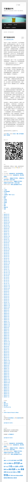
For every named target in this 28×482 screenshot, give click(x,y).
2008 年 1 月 (6, 340)
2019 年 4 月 (6, 217)
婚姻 (21, 463)
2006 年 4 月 (6, 373)
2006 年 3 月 (6, 374)
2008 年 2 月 (6, 338)
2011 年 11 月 (7, 272)
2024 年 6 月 (6, 214)
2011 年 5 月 (6, 278)
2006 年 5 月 (6, 371)
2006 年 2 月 (6, 376)
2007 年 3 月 (6, 356)
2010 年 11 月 (7, 286)
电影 (13, 469)
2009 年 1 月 (6, 321)
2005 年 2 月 (6, 395)
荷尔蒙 (14, 475)
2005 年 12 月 (7, 379)
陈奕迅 (5, 478)
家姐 (7, 466)
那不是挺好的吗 (9, 37)
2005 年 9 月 (6, 384)
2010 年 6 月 (6, 294)
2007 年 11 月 (7, 343)
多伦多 (14, 133)
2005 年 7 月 (6, 387)
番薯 (22, 469)
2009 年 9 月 (6, 308)
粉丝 (12, 472)
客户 (5, 466)
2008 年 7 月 (6, 330)
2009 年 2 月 (6, 319)
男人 (17, 469)
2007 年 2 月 (6, 357)
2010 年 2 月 (6, 301)
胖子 (9, 475)
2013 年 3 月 (6, 258)
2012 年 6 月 (6, 264)
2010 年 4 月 (6, 297)
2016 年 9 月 (6, 228)
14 (22, 37)
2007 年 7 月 (6, 349)
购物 (19, 475)
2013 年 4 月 (6, 256)
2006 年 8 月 (6, 367)
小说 (10, 466)
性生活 (13, 466)
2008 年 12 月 (7, 323)
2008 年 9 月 (6, 327)
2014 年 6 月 (6, 242)
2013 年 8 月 (6, 252)
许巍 (17, 475)
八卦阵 (5, 190)
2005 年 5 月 (6, 390)
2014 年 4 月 (6, 245)
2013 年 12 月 (7, 249)
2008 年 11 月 (7, 324)
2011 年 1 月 (6, 283)
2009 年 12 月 (7, 304)
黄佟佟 (15, 478)
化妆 (20, 460)
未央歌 (5, 202)
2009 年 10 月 (7, 307)
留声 (5, 205)
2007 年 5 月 (6, 352)
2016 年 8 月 (6, 230)
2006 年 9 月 (6, 365)
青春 (8, 478)
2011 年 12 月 (7, 271)
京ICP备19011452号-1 (8, 423)
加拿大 (15, 460)
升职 (7, 463)
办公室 (11, 460)
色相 (5, 209)
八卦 (7, 460)
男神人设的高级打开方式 (16, 184)
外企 (12, 463)
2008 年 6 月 (6, 332)
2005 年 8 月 (6, 386)
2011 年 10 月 (7, 274)
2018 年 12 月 (7, 222)
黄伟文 (11, 478)
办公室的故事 (7, 191)
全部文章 (10, 24)
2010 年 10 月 (7, 288)
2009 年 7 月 (6, 312)
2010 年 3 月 (6, 299)
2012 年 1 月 (6, 269)
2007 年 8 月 (6, 348)
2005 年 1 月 (6, 397)
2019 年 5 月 (6, 216)
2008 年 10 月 (7, 326)
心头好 (5, 199)
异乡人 (8, 133)
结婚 (14, 472)
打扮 (19, 466)
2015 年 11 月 (7, 236)
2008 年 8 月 (6, 329)
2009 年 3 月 (6, 318)
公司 (9, 460)
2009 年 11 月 (7, 305)
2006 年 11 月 (7, 362)
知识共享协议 (11, 418)
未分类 (5, 201)
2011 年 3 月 (6, 280)
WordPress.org (7, 407)
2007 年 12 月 (7, 341)
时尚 (21, 466)
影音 (5, 198)
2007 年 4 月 (6, 354)
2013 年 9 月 (6, 250)
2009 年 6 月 (6, 313)
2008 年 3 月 (6, 337)
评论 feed (6, 405)
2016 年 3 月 (6, 233)
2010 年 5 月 (6, 296)
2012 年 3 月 (6, 267)
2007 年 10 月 (7, 345)
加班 (18, 460)
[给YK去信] (16, 168)
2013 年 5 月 (6, 255)
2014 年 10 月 (7, 241)
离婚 (17, 133)
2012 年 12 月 (7, 261)
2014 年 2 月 (6, 247)
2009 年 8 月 (6, 310)
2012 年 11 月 (7, 263)
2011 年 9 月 (6, 275)
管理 (9, 472)
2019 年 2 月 (6, 220)
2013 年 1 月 (6, 260)
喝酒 (10, 463)
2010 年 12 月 (7, 285)
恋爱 (16, 466)
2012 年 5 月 (6, 266)
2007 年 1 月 (6, 359)
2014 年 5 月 (6, 244)
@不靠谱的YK (11, 434)
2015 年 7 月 (6, 239)
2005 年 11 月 (7, 381)
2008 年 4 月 (6, 335)
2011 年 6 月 (6, 277)
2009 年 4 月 (6, 316)
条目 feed (6, 404)
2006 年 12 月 (7, 360)
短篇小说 (6, 207)
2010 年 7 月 (6, 293)
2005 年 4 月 (6, 392)
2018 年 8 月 (6, 223)
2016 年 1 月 (6, 234)
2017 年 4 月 (6, 225)
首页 (5, 24)
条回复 (8, 135)
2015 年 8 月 (6, 238)
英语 (12, 475)
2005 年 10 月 (7, 382)
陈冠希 (21, 475)
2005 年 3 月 (6, 393)
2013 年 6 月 (6, 253)
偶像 (5, 460)
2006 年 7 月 (6, 368)
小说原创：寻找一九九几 (9, 194)
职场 (6, 474)
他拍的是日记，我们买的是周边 (16, 173)
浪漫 (7, 469)
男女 (5, 204)
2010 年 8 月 (6, 291)
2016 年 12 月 (7, 227)
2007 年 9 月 (6, 346)
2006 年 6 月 (6, 370)
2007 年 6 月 (6, 351)
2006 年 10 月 (7, 363)
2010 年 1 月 (6, 302)
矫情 (7, 472)
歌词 (5, 469)
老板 (19, 472)
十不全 (5, 193)
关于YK (15, 24)
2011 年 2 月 (6, 282)
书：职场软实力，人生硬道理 (10, 27)
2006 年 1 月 (6, 378)
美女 (16, 472)
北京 (5, 463)
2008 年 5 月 (6, 334)
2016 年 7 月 (6, 231)
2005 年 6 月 (6, 389)
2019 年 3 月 (6, 219)
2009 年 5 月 (6, 315)
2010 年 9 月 (6, 289)
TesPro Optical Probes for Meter (11, 412)
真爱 (5, 472)
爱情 (10, 469)
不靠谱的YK (8, 8)
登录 (5, 402)
